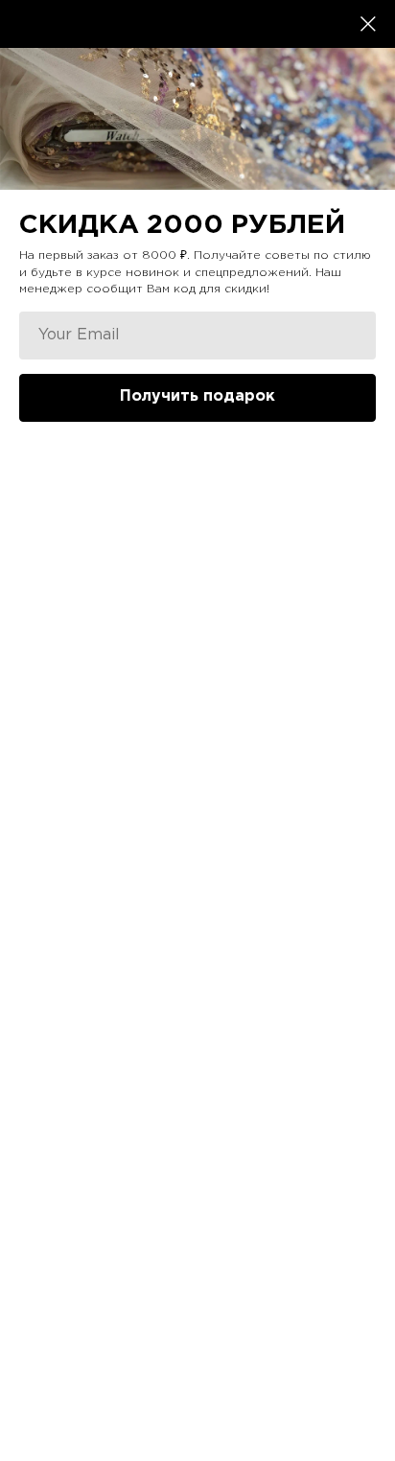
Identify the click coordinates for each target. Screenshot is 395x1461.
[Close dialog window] (368, 24)
